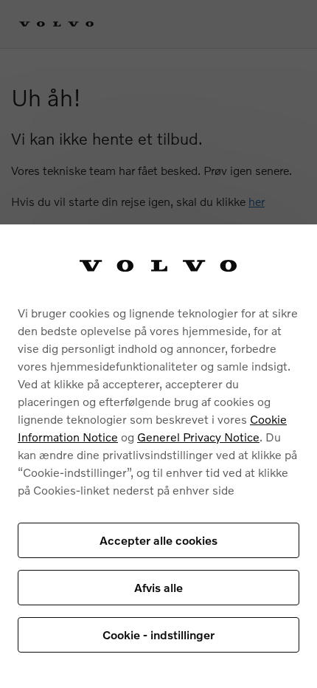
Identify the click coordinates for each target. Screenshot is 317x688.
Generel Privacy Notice (198, 437)
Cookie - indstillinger (158, 634)
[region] (158, 456)
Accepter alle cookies (158, 540)
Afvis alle (158, 587)
